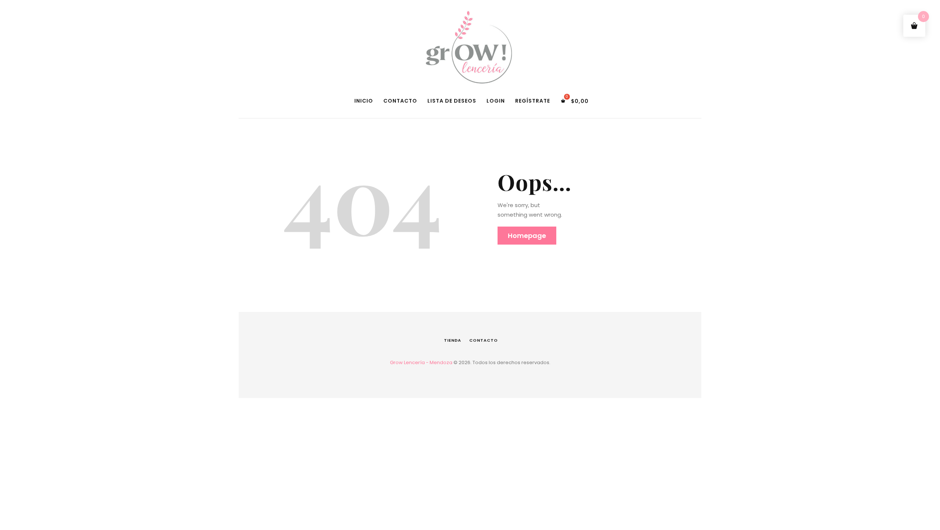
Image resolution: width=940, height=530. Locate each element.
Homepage (527, 235)
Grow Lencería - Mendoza (421, 362)
